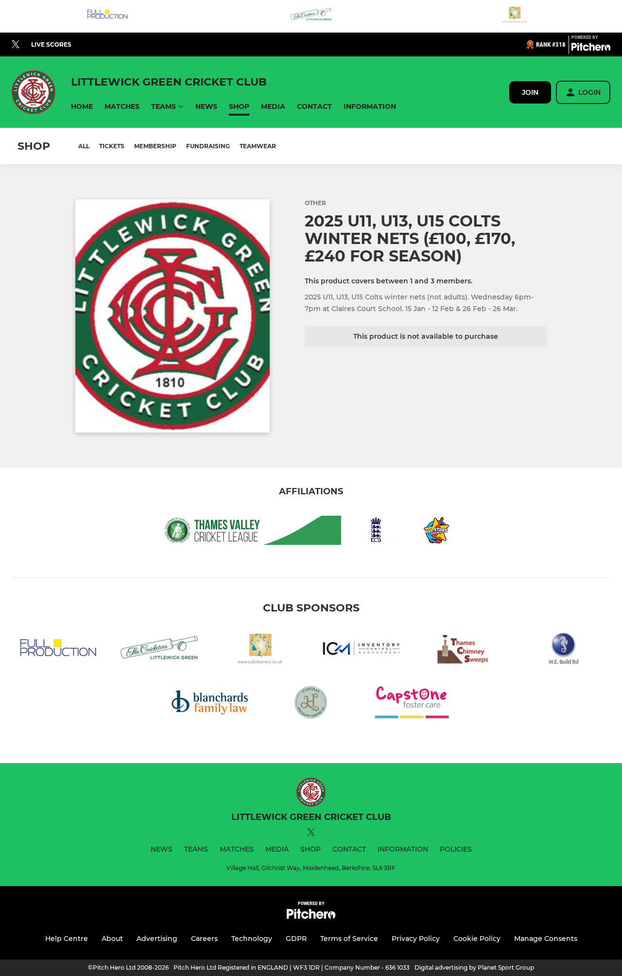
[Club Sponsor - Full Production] (107, 16)
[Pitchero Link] (590, 48)
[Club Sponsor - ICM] (361, 650)
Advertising (157, 938)
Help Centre (66, 938)
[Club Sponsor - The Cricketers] (311, 16)
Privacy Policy (416, 938)
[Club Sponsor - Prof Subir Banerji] (514, 16)
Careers (204, 938)
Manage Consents (545, 938)
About (112, 938)
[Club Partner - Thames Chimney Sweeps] (462, 650)
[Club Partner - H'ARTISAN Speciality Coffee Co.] (311, 704)
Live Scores (51, 44)
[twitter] (15, 45)
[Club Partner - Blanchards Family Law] (210, 704)
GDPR (296, 938)
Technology (251, 938)
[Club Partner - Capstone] (412, 704)
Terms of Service (349, 938)
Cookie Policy (477, 938)
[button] (82, 106)
